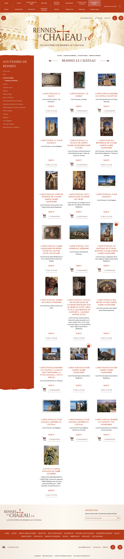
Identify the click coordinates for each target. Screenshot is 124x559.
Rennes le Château (11, 80)
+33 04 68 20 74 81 (13, 547)
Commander (81, 111)
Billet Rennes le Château (11, 127)
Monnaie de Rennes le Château (13, 104)
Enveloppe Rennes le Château (13, 101)
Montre (5, 84)
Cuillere (5, 114)
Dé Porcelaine (7, 111)
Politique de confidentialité (82, 556)
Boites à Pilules (8, 97)
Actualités (98, 18)
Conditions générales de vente (63, 556)
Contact (107, 18)
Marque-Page (7, 94)
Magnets (6, 117)
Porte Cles (6, 71)
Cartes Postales (8, 78)
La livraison (37, 556)
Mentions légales (48, 556)
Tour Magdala (7, 121)
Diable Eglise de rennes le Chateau (14, 107)
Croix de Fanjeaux (8, 124)
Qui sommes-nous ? (87, 18)
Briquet (5, 91)
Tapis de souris (8, 87)
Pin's (4, 74)
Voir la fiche (51, 111)
